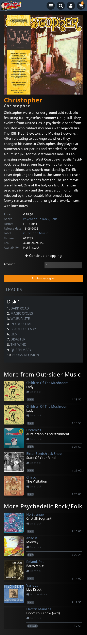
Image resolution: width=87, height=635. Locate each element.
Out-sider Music (35, 233)
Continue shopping (45, 255)
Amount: (9, 264)
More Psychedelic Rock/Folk (43, 506)
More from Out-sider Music (42, 374)
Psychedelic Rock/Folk (40, 219)
